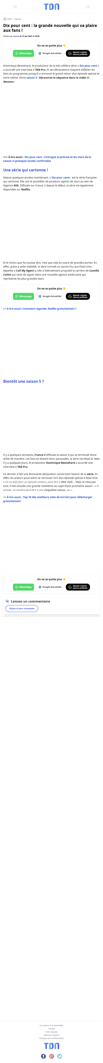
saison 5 (31, 77)
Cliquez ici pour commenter (22, 608)
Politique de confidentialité (51, 1038)
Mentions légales (51, 1035)
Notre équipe (52, 1032)
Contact (51, 1028)
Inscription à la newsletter (51, 1025)
